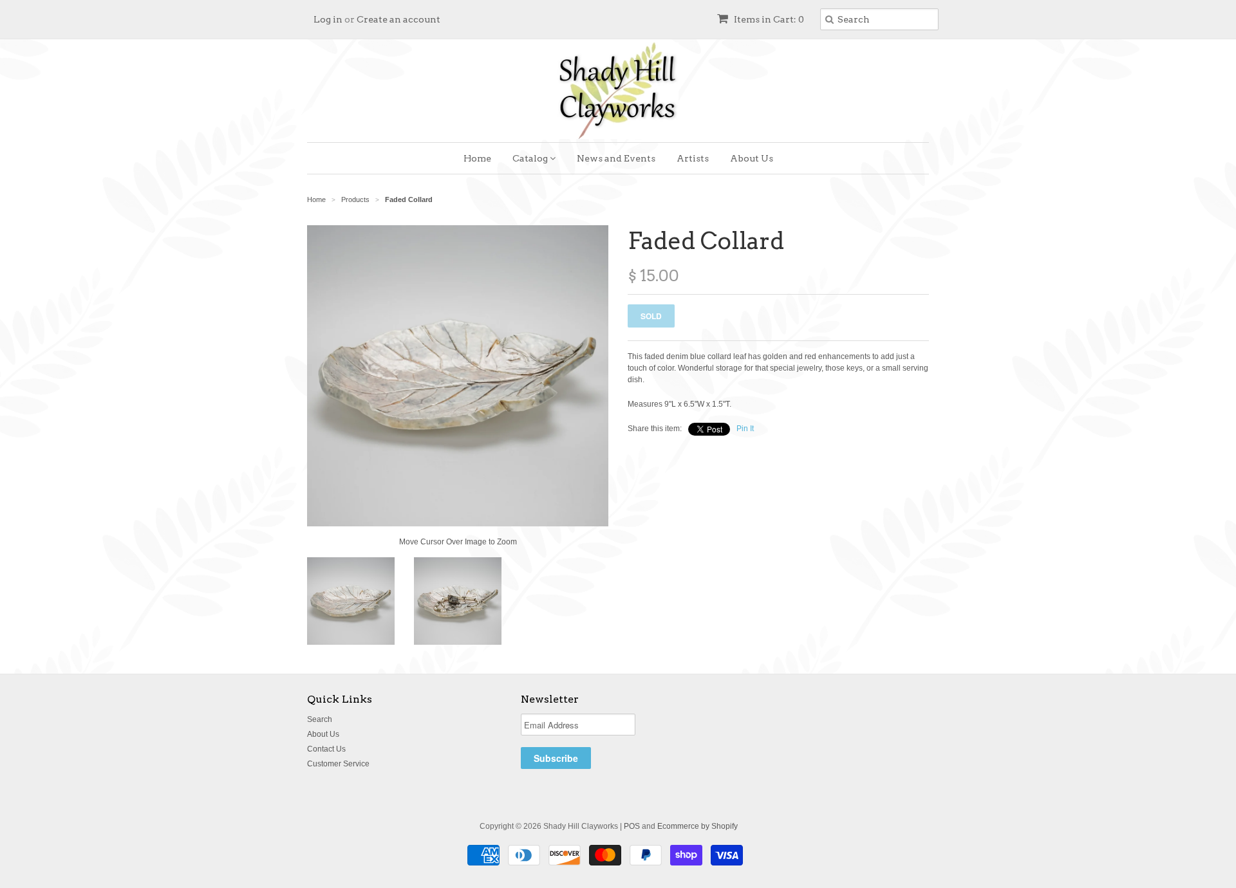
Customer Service (338, 763)
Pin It (745, 428)
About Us (751, 158)
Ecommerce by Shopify (697, 826)
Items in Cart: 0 (768, 19)
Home (477, 158)
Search (319, 719)
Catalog (531, 158)
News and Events (616, 158)
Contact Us (326, 749)
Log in (328, 19)
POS (632, 826)
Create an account (398, 19)
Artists (693, 158)
